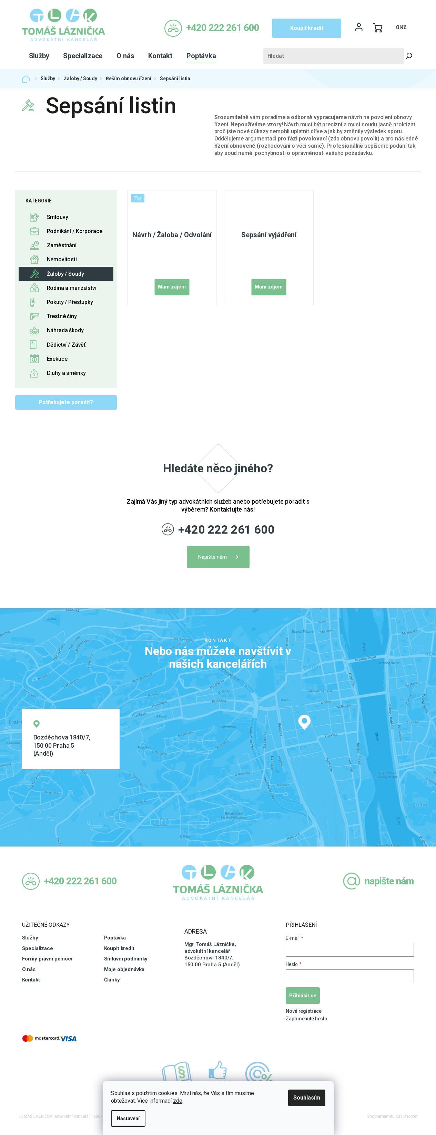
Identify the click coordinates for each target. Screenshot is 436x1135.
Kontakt (31, 980)
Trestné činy (62, 316)
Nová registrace (304, 1011)
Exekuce (57, 359)
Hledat (409, 56)
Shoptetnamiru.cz (383, 1116)
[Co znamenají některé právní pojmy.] (177, 1074)
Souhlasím (306, 1097)
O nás (29, 969)
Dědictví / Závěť (66, 344)
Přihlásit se (302, 995)
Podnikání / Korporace (74, 231)
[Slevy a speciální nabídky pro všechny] (259, 1074)
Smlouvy (57, 217)
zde (177, 1100)
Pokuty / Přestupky (70, 302)
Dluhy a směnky (66, 373)
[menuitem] (39, 56)
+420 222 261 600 (226, 529)
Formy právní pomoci (47, 959)
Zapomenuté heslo (306, 1018)
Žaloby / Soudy (65, 274)
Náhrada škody (65, 330)
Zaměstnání (62, 245)
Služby (30, 938)
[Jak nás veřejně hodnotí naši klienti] (218, 1074)
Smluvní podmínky (126, 959)
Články (112, 980)
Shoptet (410, 1116)
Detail (171, 287)
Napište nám (212, 557)
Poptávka (115, 938)
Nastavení (128, 1118)
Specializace (37, 948)
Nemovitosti (62, 259)
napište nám (389, 881)
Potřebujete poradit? (66, 402)
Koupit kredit (306, 28)
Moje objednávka (124, 969)
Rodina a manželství (72, 288)
